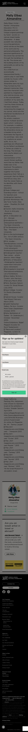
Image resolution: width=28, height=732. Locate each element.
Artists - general (9, 377)
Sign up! (14, 392)
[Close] (25, 336)
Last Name (5, 362)
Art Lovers (8, 374)
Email (4, 347)
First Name (5, 354)
